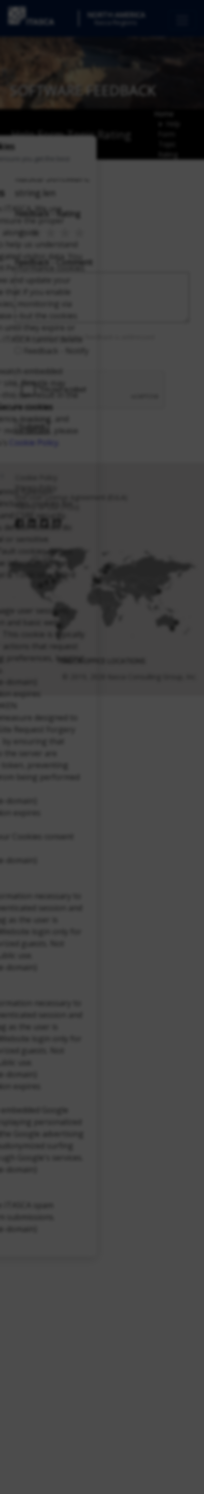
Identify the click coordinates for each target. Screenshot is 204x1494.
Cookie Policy (33, 442)
